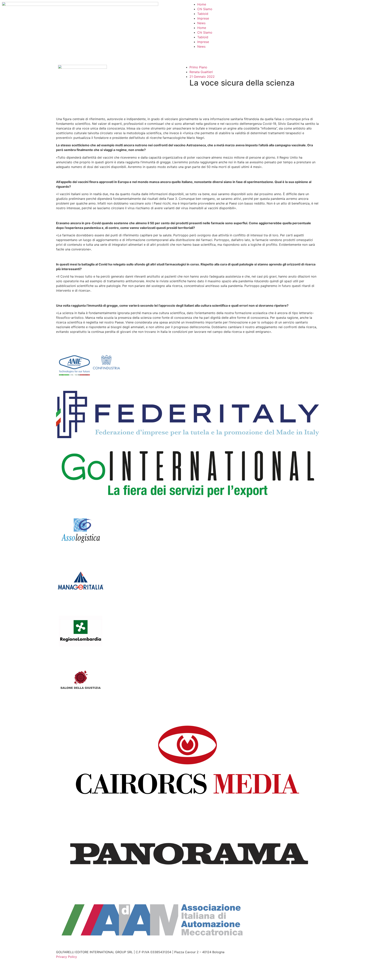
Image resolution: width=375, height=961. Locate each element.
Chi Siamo (204, 9)
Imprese (203, 18)
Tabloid (202, 14)
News (201, 23)
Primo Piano (198, 67)
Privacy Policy (66, 957)
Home (201, 4)
